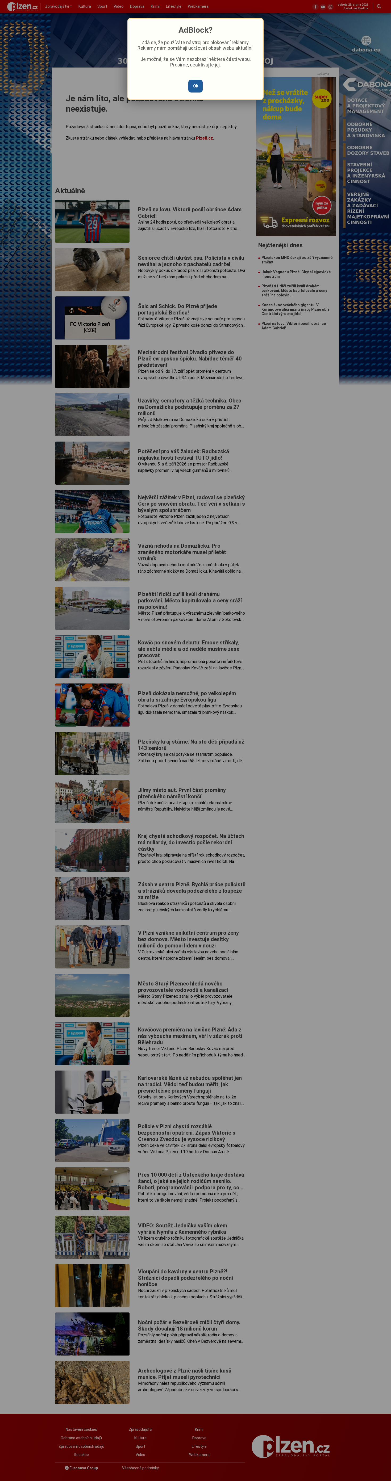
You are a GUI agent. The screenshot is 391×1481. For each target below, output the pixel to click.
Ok (195, 86)
